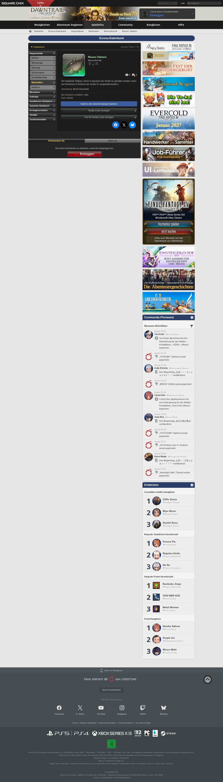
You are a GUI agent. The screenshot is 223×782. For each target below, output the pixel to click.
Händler (33, 115)
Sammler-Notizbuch (39, 106)
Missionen (35, 92)
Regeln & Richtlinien (88, 723)
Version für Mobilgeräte (113, 670)
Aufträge (34, 97)
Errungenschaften (39, 110)
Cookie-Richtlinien (126, 723)
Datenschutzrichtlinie (107, 723)
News (81, 714)
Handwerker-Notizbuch (41, 101)
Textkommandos (38, 119)
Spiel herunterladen (111, 690)
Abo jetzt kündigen (143, 723)
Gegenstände (36, 53)
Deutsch (195, 3)
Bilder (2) (112, 141)
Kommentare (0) (56, 141)
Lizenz (75, 723)
